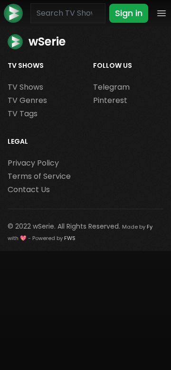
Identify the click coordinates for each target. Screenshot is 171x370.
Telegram (111, 87)
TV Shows (25, 87)
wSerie (43, 226)
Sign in (128, 13)
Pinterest (110, 100)
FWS (70, 238)
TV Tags (23, 113)
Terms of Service (39, 176)
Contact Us (29, 189)
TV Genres (27, 100)
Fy (149, 227)
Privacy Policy (33, 162)
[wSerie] (13, 13)
